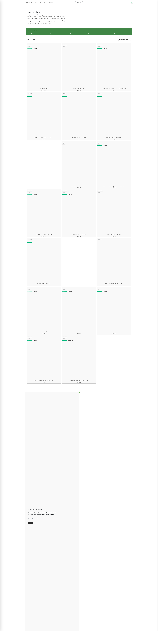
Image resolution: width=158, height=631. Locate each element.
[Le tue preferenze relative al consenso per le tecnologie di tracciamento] (156, 629)
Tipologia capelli (42, 2)
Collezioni (34, 2)
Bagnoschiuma (30, 44)
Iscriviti (30, 523)
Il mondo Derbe (51, 2)
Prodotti (28, 2)
